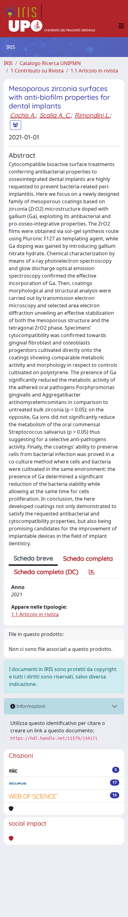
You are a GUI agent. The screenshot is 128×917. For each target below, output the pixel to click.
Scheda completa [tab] (88, 558)
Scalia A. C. (55, 115)
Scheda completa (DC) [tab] (46, 572)
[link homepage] (23, 11)
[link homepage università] (52, 26)
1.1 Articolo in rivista (94, 70)
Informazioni (30, 706)
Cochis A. (22, 115)
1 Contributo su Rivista (37, 70)
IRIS (8, 63)
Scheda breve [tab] (33, 558)
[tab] (92, 571)
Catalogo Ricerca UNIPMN (50, 63)
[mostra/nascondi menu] (121, 26)
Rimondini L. (92, 115)
